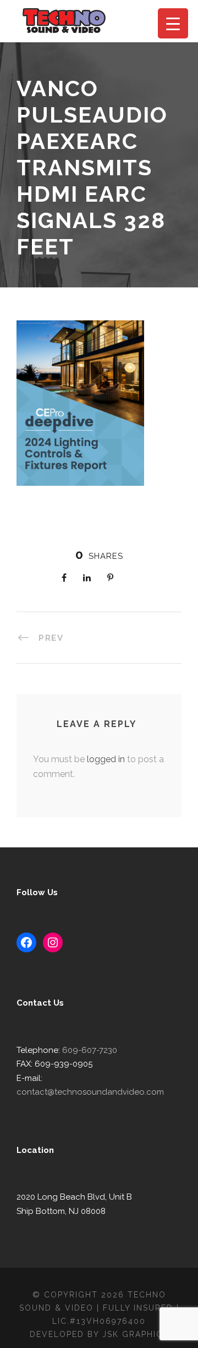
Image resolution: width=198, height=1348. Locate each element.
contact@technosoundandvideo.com (90, 1092)
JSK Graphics (135, 1334)
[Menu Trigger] (173, 23)
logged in (106, 759)
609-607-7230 (89, 1050)
